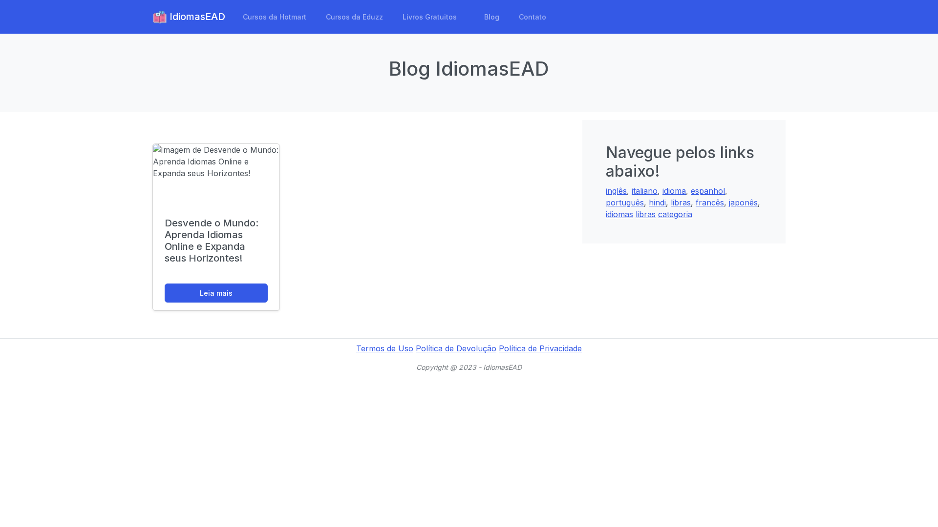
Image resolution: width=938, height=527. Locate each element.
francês (710, 202)
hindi (657, 202)
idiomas (619, 214)
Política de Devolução (456, 348)
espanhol (708, 191)
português (625, 202)
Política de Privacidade (540, 348)
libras (681, 202)
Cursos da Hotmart (274, 17)
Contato (532, 17)
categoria (675, 214)
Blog (491, 17)
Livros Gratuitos (430, 17)
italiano (645, 191)
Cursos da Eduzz (354, 17)
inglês (616, 191)
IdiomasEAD (196, 16)
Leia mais (216, 293)
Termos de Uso (384, 348)
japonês (743, 202)
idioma (674, 191)
